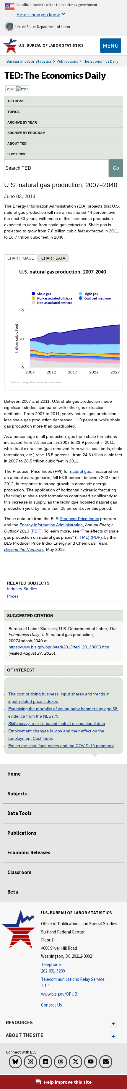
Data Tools (19, 813)
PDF (36, 531)
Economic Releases (28, 852)
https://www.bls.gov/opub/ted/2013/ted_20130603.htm (59, 647)
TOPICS (13, 112)
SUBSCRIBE (16, 154)
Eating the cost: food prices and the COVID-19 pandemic (61, 745)
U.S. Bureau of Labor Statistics (51, 45)
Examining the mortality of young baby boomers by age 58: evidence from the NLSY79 (63, 712)
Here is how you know (38, 14)
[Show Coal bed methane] (96, 303)
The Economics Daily (100, 61)
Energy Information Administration (51, 524)
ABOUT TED (17, 143)
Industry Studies (22, 588)
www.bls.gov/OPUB (59, 994)
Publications (67, 61)
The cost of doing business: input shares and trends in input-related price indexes (59, 698)
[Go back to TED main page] (63, 77)
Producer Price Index (79, 518)
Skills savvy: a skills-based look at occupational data (56, 723)
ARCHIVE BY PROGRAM (26, 133)
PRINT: (11, 89)
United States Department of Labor (42, 26)
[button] (113, 1024)
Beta (12, 892)
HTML (82, 537)
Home (14, 774)
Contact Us (51, 1005)
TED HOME (16, 101)
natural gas (80, 471)
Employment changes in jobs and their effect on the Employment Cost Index (56, 735)
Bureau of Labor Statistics (29, 61)
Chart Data (53, 258)
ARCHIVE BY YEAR (22, 122)
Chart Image (20, 258)
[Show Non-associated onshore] (53, 308)
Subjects (17, 793)
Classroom (19, 872)
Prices (13, 596)
